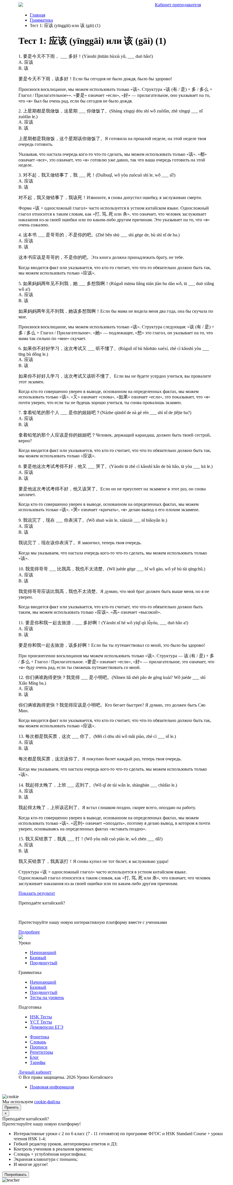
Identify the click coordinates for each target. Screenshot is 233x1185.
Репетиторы (41, 1052)
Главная (37, 15)
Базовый (38, 957)
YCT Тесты (41, 1022)
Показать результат (36, 893)
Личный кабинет (34, 1072)
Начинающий (43, 952)
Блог (34, 1057)
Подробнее (29, 932)
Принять (12, 1107)
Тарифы (37, 1062)
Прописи (38, 1047)
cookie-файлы (47, 1101)
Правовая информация (52, 1086)
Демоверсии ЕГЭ (46, 1027)
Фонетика (39, 1036)
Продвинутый (43, 962)
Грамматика (41, 20)
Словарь (38, 1041)
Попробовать (16, 1174)
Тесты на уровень (47, 997)
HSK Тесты (41, 1016)
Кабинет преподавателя (178, 4)
